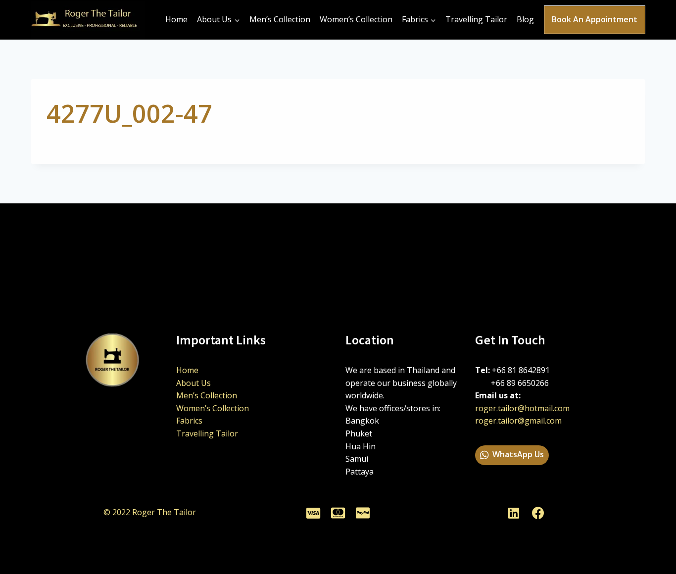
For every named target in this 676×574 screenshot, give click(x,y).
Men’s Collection (279, 19)
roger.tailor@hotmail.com (522, 408)
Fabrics (189, 420)
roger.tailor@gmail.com (518, 420)
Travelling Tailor (476, 19)
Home (176, 19)
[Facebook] (538, 512)
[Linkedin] (513, 512)
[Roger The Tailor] (88, 20)
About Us (193, 383)
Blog (525, 19)
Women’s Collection (356, 19)
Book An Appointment (594, 19)
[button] (512, 455)
